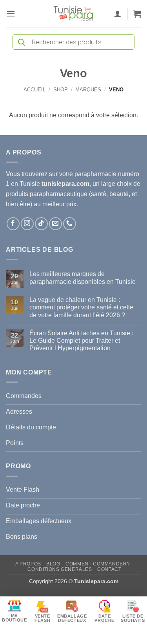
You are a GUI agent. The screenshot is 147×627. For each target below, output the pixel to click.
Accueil (34, 90)
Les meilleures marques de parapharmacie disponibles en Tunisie (82, 278)
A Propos (28, 564)
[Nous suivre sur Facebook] (13, 223)
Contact (109, 569)
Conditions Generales (59, 569)
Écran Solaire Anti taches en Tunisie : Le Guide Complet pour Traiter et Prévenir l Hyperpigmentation (81, 340)
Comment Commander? (97, 564)
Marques (88, 90)
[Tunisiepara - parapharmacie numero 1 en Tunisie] (73, 13)
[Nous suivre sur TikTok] (41, 223)
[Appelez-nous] (69, 223)
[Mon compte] (118, 13)
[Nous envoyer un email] (55, 223)
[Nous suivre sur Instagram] (27, 223)
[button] (10, 13)
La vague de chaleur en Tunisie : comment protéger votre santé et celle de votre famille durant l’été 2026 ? (81, 307)
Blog (53, 564)
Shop (60, 90)
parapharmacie (95, 174)
